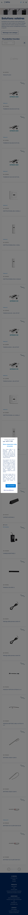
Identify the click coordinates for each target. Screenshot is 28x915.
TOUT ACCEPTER (11, 485)
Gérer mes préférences (9, 490)
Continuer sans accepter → (9, 439)
